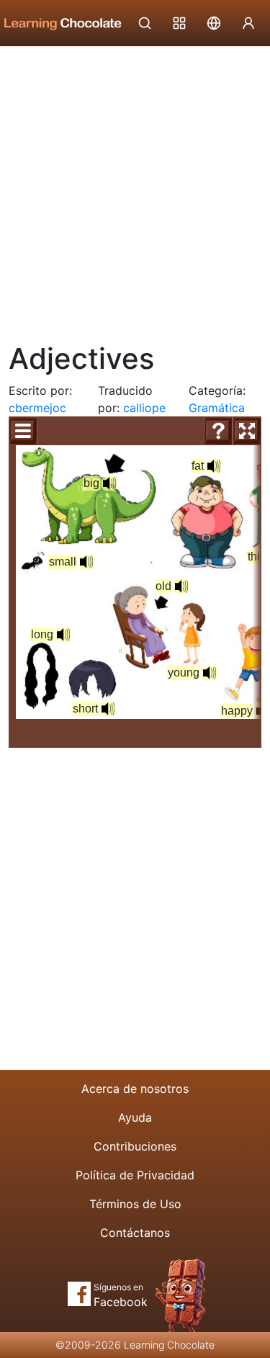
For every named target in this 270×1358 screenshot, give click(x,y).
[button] (109, 483)
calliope (144, 408)
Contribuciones (135, 1146)
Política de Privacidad (135, 1175)
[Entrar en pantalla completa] (247, 430)
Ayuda (135, 1117)
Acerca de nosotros (135, 1088)
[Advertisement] (135, 189)
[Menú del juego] (23, 430)
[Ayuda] (218, 430)
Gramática (217, 408)
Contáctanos (135, 1232)
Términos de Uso (135, 1204)
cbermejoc (37, 408)
